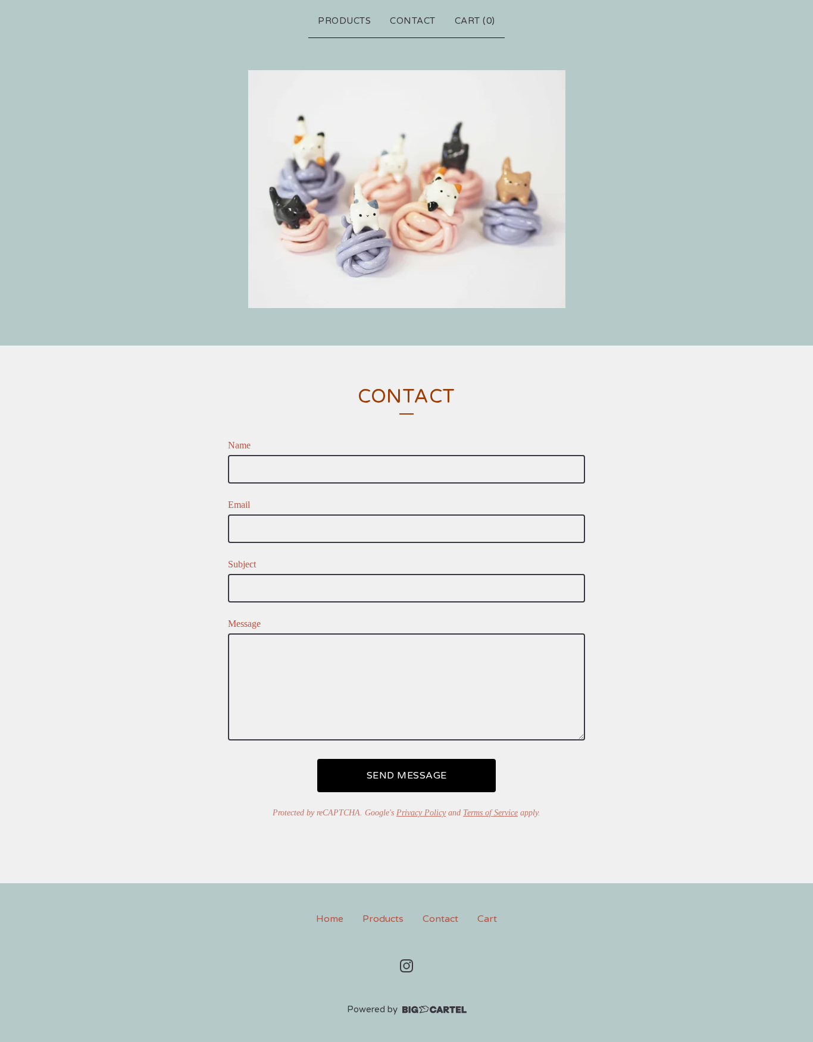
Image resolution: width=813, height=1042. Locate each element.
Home (329, 919)
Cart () (475, 20)
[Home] (406, 189)
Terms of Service (490, 812)
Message (244, 624)
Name (239, 445)
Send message (407, 776)
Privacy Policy (421, 812)
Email (239, 505)
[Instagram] (406, 966)
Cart (487, 919)
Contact (413, 20)
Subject (242, 564)
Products (344, 20)
